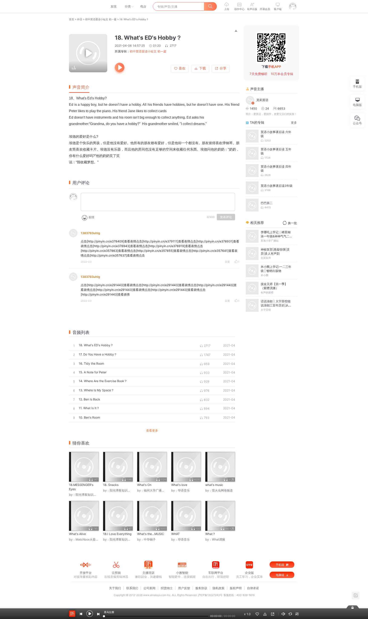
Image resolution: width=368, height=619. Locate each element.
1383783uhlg (90, 233)
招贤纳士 (167, 588)
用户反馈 (184, 588)
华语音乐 (184, 490)
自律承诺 (253, 588)
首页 (71, 19)
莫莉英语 (262, 100)
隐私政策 (218, 588)
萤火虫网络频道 (222, 490)
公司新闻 (149, 588)
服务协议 (201, 588)
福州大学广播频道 (156, 490)
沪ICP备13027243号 (210, 595)
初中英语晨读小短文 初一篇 (100, 19)
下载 (202, 68)
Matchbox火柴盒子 (89, 539)
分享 (223, 68)
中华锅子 (150, 539)
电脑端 (280, 575)
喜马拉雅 (85, 6)
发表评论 (226, 217)
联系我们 (132, 588)
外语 (79, 19)
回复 (227, 261)
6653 (281, 108)
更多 (294, 122)
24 (267, 108)
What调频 (218, 539)
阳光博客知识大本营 (89, 494)
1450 (253, 108)
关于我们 (115, 588)
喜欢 (182, 68)
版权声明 (236, 588)
